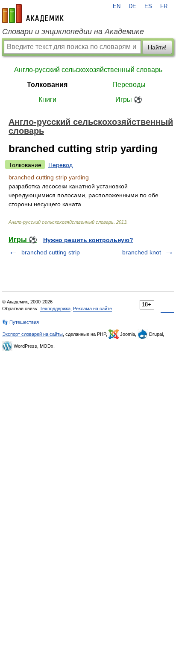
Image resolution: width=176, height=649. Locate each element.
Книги (47, 99)
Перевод (60, 165)
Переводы (129, 84)
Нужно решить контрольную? (88, 240)
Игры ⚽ (128, 99)
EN (116, 6)
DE (132, 6)
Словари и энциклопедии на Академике (73, 31)
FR (163, 6)
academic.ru (33, 13)
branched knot (141, 252)
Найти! (157, 47)
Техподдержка (55, 308)
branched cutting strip (50, 252)
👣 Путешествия (20, 322)
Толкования (47, 84)
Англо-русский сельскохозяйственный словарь (88, 69)
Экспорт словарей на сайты (32, 334)
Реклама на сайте (92, 308)
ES (148, 6)
